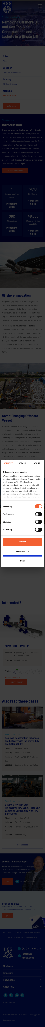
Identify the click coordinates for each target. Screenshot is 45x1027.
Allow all (22, 542)
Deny (22, 561)
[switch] (38, 514)
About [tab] (37, 463)
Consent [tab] (8, 463)
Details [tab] (22, 463)
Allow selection (22, 551)
